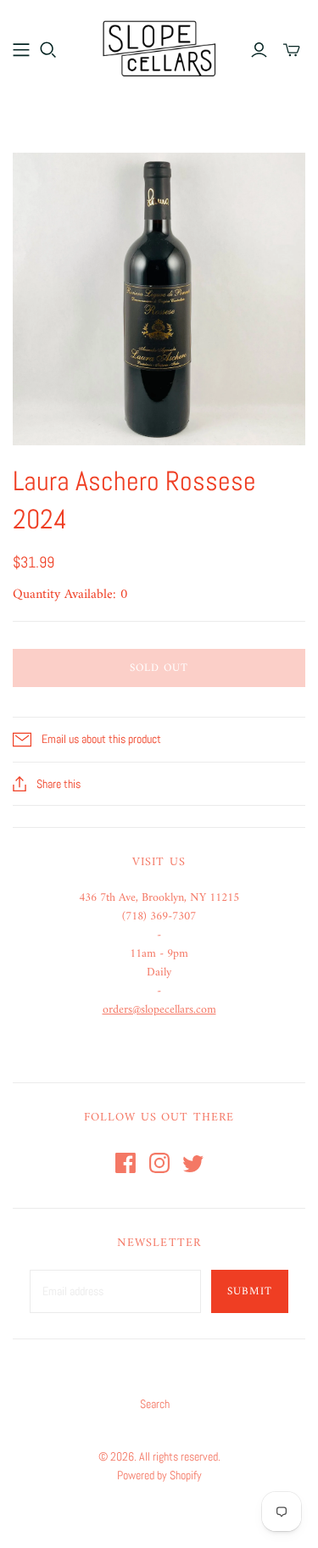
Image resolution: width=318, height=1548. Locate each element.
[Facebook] (125, 1163)
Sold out (159, 668)
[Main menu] (21, 50)
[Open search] (48, 50)
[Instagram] (159, 1163)
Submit (249, 1291)
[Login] (259, 50)
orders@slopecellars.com (159, 1009)
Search (155, 1403)
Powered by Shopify (159, 1475)
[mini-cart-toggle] (291, 50)
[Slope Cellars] (159, 46)
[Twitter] (193, 1163)
